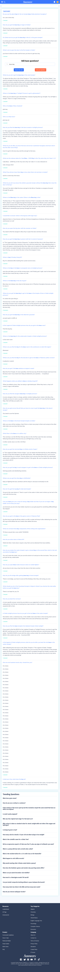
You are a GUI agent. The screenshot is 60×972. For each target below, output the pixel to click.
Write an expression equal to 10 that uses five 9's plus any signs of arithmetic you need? (28, 844)
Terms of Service (35, 941)
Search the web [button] (19, 69)
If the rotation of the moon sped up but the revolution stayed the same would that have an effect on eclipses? (29, 808)
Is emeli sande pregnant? (10, 814)
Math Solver (5, 946)
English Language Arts (36, 920)
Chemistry (33, 912)
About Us (33, 935)
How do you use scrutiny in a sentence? (14, 803)
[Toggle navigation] (2, 2)
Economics (33, 929)
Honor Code (5, 938)
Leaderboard (5, 909)
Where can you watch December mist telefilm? (16, 873)
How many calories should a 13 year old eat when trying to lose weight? (23, 835)
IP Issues (33, 952)
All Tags (4, 912)
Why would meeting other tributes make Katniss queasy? (19, 863)
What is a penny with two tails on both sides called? (18, 849)
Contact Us (33, 938)
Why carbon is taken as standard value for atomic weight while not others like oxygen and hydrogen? (29, 824)
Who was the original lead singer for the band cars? (18, 819)
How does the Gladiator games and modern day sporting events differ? (23, 868)
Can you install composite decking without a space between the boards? (24, 882)
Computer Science (35, 926)
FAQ (3, 949)
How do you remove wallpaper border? (14, 892)
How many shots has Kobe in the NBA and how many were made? (21, 887)
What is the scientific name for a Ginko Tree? (16, 839)
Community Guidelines (8, 935)
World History (34, 918)
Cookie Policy (34, 949)
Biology (32, 915)
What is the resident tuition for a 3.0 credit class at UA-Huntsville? (22, 854)
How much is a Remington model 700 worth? (16, 877)
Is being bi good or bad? (10, 830)
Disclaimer (33, 946)
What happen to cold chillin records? (13, 858)
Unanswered (5, 915)
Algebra (33, 909)
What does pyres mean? (10, 798)
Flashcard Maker (6, 941)
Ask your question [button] (40, 69)
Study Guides (5, 943)
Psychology (33, 923)
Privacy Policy (34, 943)
